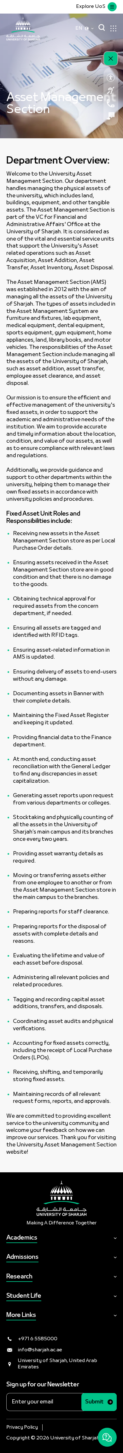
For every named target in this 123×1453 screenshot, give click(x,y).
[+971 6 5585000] (110, 103)
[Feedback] (110, 116)
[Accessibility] (110, 77)
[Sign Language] (110, 90)
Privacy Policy (22, 1427)
